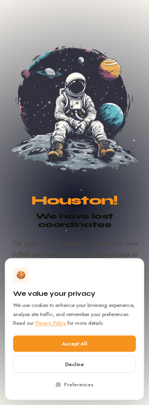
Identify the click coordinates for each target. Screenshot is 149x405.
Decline (74, 364)
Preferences (77, 384)
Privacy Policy (50, 323)
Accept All (74, 343)
